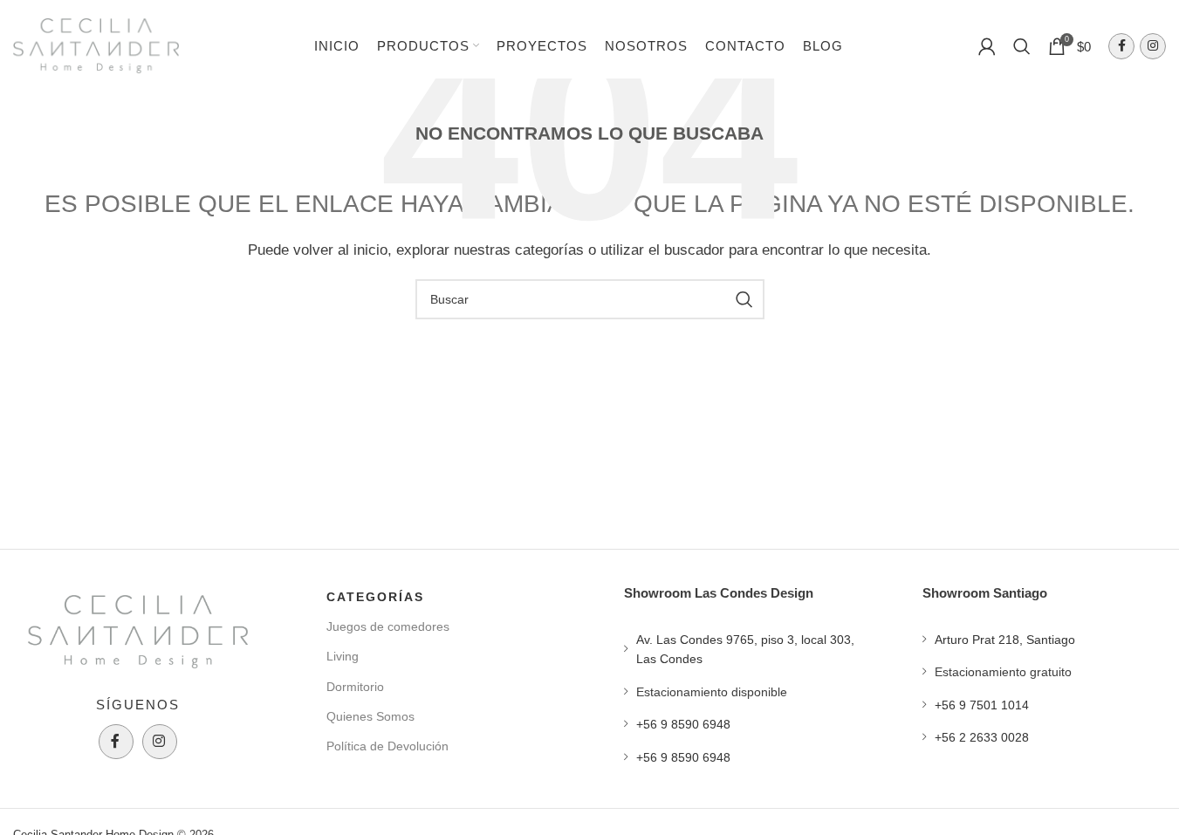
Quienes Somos (370, 716)
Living (342, 656)
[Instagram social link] (1153, 46)
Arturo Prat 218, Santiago (1005, 640)
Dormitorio (355, 687)
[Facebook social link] (1121, 46)
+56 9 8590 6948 (683, 724)
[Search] (1021, 46)
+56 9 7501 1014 (982, 705)
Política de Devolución (387, 746)
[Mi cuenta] (987, 46)
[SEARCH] (744, 299)
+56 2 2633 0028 (982, 737)
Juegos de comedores (387, 626)
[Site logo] (96, 44)
